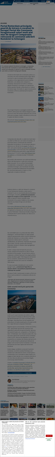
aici (5, 446)
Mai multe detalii (11, 432)
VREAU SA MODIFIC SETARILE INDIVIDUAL (49, 439)
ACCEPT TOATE (49, 435)
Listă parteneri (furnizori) (30, 438)
